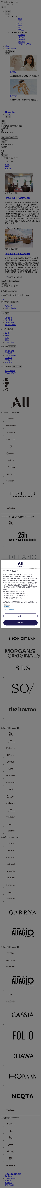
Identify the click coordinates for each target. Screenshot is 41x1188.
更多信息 (7, 606)
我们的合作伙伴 (9, 609)
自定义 (20, 616)
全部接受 (20, 623)
